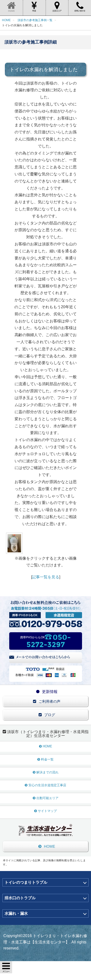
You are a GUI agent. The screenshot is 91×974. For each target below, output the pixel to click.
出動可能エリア (47, 798)
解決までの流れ (47, 772)
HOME (47, 746)
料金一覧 (47, 759)
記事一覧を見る (45, 577)
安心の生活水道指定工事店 (47, 785)
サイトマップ (47, 811)
